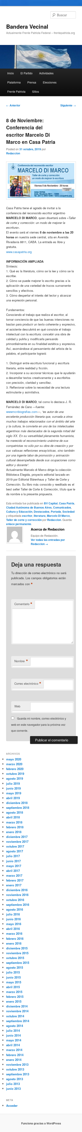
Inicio (10, 73)
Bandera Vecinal (27, 26)
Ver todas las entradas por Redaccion (48, 542)
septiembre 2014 (17, 1021)
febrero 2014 (14, 1055)
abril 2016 (13, 928)
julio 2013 (13, 1084)
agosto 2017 (14, 851)
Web (17, 706)
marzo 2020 (14, 764)
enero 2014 (13, 1059)
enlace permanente (18, 524)
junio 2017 (13, 861)
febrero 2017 (14, 880)
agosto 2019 (14, 778)
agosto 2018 (14, 812)
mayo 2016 (13, 924)
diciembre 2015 (17, 948)
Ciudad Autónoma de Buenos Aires (29, 507)
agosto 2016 (14, 909)
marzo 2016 (14, 933)
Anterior (13, 105)
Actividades (46, 73)
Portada (56, 511)
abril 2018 (13, 817)
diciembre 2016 (17, 890)
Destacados (41, 511)
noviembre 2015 (17, 953)
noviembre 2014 (17, 1011)
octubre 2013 (15, 1069)
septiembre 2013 (17, 1074)
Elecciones (49, 82)
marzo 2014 (14, 1050)
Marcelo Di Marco (58, 516)
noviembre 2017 (17, 841)
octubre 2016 (15, 900)
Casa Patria (66, 503)
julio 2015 (13, 972)
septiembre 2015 (17, 962)
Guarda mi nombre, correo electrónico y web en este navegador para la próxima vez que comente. (38, 724)
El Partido (26, 73)
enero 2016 (13, 943)
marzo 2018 (14, 822)
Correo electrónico (27, 683)
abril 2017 (13, 870)
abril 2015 (13, 987)
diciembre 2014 (17, 1006)
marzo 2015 (14, 992)
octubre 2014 (15, 1016)
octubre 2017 (15, 846)
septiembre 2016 (17, 904)
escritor (27, 516)
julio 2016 (13, 914)
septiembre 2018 (17, 807)
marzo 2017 (14, 875)
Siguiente (68, 105)
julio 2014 (13, 1030)
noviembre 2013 (17, 1064)
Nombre (21, 661)
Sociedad (68, 511)
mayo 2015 (13, 982)
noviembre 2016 (17, 895)
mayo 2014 (13, 1040)
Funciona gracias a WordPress (41, 1123)
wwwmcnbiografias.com (21, 411)
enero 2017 (13, 885)
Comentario (23, 604)
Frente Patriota (16, 91)
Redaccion (13, 153)
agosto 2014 (14, 1026)
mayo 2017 (13, 866)
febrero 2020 (14, 769)
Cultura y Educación (19, 511)
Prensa (31, 82)
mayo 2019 (13, 793)
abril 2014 (13, 1045)
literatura (40, 516)
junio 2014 (13, 1035)
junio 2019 (13, 788)
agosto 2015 (14, 967)
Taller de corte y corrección (24, 520)
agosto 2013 (14, 1079)
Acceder (12, 1105)
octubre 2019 (15, 773)
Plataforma (14, 82)
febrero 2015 (14, 996)
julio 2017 (13, 856)
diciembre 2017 (17, 836)
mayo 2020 (13, 759)
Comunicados (62, 507)
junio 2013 (13, 1088)
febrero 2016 (14, 938)
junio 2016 (13, 919)
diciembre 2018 (17, 803)
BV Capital (51, 503)
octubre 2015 (15, 958)
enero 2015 (13, 1001)
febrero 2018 (14, 827)
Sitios (35, 91)
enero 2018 (13, 832)
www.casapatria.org (19, 252)
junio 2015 (13, 977)
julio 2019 (13, 783)
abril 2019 (13, 798)
